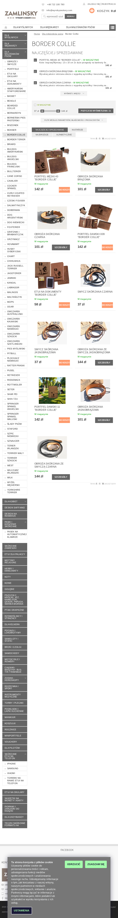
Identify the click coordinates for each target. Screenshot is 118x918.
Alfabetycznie (64, 135)
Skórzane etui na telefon (11, 756)
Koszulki (10, 723)
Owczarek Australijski (15, 312)
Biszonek (12, 125)
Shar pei (12, 394)
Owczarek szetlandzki (14, 342)
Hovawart (13, 244)
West (10, 465)
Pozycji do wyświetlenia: (96, 111)
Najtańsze (77, 130)
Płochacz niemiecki (13, 359)
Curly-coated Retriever (15, 194)
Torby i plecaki (14, 703)
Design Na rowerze (11, 514)
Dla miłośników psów (80, 27)
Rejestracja (109, 4)
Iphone (11, 763)
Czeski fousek (16, 200)
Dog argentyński (15, 216)
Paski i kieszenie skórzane (11, 524)
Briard (11, 144)
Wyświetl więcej (72, 93)
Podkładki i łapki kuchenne (14, 710)
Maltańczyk (14, 297)
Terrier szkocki (12, 459)
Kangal (11, 283)
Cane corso (14, 176)
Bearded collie (12, 107)
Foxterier (13, 227)
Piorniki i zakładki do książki (12, 808)
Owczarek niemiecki (13, 327)
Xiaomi (11, 773)
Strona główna (6, 27)
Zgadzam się (95, 864)
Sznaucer (13, 441)
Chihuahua (13, 261)
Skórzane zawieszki (11, 547)
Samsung (12, 768)
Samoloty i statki (11, 640)
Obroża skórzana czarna (64, 82)
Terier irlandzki (13, 447)
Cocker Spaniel (12, 187)
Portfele (13, 69)
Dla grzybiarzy (14, 817)
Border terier (16, 139)
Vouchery (11, 742)
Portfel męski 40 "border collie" (69, 60)
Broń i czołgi (13, 647)
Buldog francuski (13, 165)
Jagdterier (14, 273)
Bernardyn (14, 113)
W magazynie (44, 105)
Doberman (13, 210)
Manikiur (10, 717)
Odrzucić (73, 864)
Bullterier (14, 171)
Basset (11, 96)
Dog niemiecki (15, 222)
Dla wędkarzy (49, 27)
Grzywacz (13, 239)
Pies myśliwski (16, 348)
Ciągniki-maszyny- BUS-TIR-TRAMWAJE (13, 669)
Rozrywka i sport (11, 687)
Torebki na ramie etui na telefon (15, 781)
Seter (11, 389)
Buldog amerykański (15, 150)
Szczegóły (104, 190)
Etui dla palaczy (15, 554)
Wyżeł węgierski (13, 483)
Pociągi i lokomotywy (13, 631)
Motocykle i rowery (12, 660)
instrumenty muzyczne (13, 695)
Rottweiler (14, 384)
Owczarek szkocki (13, 335)
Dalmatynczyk (16, 205)
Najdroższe (42, 135)
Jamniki (11, 278)
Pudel (11, 370)
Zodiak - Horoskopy (12, 679)
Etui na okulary (12, 75)
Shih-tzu (12, 399)
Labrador (13, 287)
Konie (8, 583)
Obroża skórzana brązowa (65, 71)
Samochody (12, 653)
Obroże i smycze (12, 62)
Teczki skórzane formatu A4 (15, 824)
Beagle (11, 101)
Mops (10, 302)
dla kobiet (11, 501)
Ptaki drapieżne (14, 610)
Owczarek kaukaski (13, 320)
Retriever (13, 375)
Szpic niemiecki (13, 435)
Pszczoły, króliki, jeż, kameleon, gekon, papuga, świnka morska (14, 599)
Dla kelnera (12, 624)
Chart (11, 256)
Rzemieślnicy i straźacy (13, 617)
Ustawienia (21, 910)
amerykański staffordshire (16, 90)
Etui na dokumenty (14, 82)
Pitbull (11, 353)
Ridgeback (13, 380)
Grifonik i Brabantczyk (15, 233)
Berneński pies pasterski (16, 119)
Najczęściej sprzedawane (50, 130)
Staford (12, 429)
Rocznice (10, 729)
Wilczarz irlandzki (13, 471)
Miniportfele (13, 735)
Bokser (11, 130)
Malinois (12, 292)
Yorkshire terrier (13, 491)
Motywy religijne (10, 561)
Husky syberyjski (14, 250)
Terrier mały (15, 453)
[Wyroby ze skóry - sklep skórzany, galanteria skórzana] (21, 15)
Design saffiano (15, 507)
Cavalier (12, 181)
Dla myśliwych (23, 27)
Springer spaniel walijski (13, 416)
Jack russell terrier (15, 267)
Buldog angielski (13, 157)
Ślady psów (14, 424)
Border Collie (16, 134)
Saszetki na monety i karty (14, 799)
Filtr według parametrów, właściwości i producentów (72, 120)
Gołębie (9, 589)
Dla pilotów (12, 748)
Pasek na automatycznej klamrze (17, 534)
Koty (8, 577)
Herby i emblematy (11, 569)
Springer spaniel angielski (13, 406)
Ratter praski (16, 365)
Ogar (10, 306)
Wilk (10, 477)
